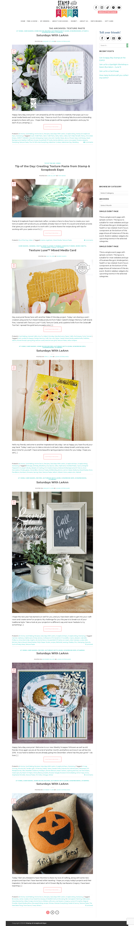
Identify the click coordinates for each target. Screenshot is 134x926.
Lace (66, 140)
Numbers (23, 472)
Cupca (79, 466)
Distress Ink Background (66, 468)
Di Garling (40, 468)
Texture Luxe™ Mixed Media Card (52, 250)
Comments (88, 142)
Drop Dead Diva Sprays (37, 899)
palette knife (78, 338)
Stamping (59, 32)
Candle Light (30, 768)
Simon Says (80, 773)
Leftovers (52, 901)
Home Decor (39, 31)
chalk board (28, 638)
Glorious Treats (43, 470)
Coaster (26, 899)
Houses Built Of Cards (54, 640)
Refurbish (59, 642)
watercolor (71, 472)
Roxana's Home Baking (68, 773)
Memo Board (22, 642)
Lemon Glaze (67, 470)
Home (23, 21)
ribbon (14, 340)
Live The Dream (84, 770)
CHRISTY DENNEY (23, 138)
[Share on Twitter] (108, 38)
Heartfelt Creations (32, 770)
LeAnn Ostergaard (63, 41)
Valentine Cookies (55, 142)
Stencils (87, 642)
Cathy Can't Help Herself (72, 136)
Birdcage (29, 466)
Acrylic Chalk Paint (36, 136)
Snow (87, 773)
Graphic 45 (33, 640)
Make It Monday (55, 246)
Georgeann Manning (75, 899)
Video (58, 163)
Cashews (21, 638)
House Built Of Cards (45, 140)
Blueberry (42, 466)
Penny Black (37, 773)
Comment (89, 644)
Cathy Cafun (59, 136)
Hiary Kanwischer (18, 901)
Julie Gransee (74, 640)
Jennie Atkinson (58, 140)
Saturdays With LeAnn (60, 31)
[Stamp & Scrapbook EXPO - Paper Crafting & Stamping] (67, 9)
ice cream (65, 640)
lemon (60, 470)
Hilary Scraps (28, 901)
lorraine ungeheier (46, 240)
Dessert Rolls (56, 768)
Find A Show (32, 21)
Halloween (86, 899)
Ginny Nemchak (24, 640)
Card (19, 338)
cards (21, 899)
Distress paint (74, 768)
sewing (65, 642)
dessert (33, 468)
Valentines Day (67, 142)
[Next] (57, 912)
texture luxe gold (51, 340)
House (36, 140)
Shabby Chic (72, 642)
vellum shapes (72, 340)
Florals (22, 470)
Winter (51, 775)
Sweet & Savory (73, 903)
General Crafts (35, 246)
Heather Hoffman (27, 140)
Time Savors (27, 905)
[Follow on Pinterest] (113, 7)
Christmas (38, 768)
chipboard (62, 466)
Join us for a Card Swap (109, 71)
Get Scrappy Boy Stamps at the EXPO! (112, 59)
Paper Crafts (81, 246)
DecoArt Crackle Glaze (56, 138)
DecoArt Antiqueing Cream (38, 138)
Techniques (45, 247)
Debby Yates (46, 768)
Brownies (15, 899)
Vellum (55, 472)
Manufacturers (68, 246)
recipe (53, 642)
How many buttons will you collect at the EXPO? (115, 76)
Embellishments (51, 899)
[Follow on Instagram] (101, 7)
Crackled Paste (71, 466)
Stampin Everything (61, 903)
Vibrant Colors (62, 472)
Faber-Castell (59, 338)
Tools (53, 247)
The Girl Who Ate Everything (38, 142)
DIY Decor (78, 468)
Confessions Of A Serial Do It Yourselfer (56, 638)
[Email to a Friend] (113, 38)
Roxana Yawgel (54, 773)
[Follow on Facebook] (96, 7)
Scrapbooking (75, 31)
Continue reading (52, 126)
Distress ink (65, 768)
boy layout (50, 466)
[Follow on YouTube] (119, 7)
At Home (19, 31)
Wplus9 (78, 472)
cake (56, 466)
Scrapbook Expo (79, 346)
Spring (35, 472)
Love (70, 140)
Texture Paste (24, 142)
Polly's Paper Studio (43, 642)
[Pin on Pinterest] (119, 38)
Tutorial (60, 247)
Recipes (48, 31)
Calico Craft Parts (48, 136)
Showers (30, 472)
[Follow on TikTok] (107, 7)
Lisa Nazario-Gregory (63, 901)
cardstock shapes (28, 338)
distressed (82, 768)
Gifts (23, 770)
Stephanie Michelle (18, 775)
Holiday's (42, 770)
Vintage (45, 775)
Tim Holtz (39, 775)
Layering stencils (72, 770)
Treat (34, 905)
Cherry (83, 136)
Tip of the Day (49, 163)
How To (45, 246)
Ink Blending (53, 470)
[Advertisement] (52, 152)
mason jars (15, 773)
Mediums (76, 470)
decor (67, 138)
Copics (72, 638)
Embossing (61, 899)
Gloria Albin (34, 470)
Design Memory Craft (41, 338)
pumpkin (45, 773)
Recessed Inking (37, 903)
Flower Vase (73, 138)
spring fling (31, 340)
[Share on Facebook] (102, 38)
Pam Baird (62, 175)
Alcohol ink (21, 768)
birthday (36, 466)
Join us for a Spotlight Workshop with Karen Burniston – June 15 (115, 65)
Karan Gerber (61, 770)
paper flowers (77, 140)
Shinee (51, 903)
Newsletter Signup (107, 12)
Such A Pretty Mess (18, 644)
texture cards (39, 340)
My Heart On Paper (26, 773)
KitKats (45, 901)
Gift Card (109, 21)
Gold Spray (82, 138)
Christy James (37, 638)
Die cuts (52, 338)
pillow (29, 903)
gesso (27, 470)
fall (66, 899)
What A (38, 905)
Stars (40, 472)
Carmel (14, 638)
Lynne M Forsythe (76, 901)
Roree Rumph (62, 256)
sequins (85, 140)
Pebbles (86, 338)
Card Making (29, 31)
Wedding (75, 142)
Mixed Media (57, 240)
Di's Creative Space (51, 468)
